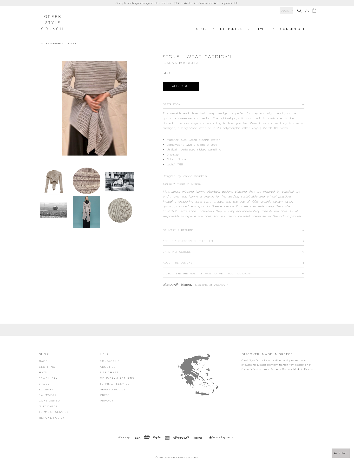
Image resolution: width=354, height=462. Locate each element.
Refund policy (52, 417)
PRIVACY (106, 400)
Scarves (46, 389)
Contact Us (109, 361)
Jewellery (48, 378)
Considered (293, 29)
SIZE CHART (109, 372)
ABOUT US (108, 367)
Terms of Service (54, 412)
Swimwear (48, 395)
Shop (201, 29)
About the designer (178, 262)
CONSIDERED (49, 400)
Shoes (44, 383)
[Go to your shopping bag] (314, 11)
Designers (231, 29)
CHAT (342, 453)
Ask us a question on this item (188, 241)
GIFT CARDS (48, 406)
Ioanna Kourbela (63, 43)
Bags (43, 361)
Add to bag (181, 86)
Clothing (47, 367)
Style (261, 29)
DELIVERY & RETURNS (117, 378)
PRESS (105, 395)
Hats (43, 372)
